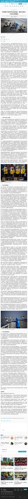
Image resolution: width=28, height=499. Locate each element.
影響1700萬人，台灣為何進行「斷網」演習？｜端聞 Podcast (19, 443)
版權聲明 (18, 490)
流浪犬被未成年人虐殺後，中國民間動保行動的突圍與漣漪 (20, 483)
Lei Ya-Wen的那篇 (19, 90)
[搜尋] (26, 3)
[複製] (1, 39)
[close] (27, 1)
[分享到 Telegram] (6, 39)
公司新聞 (21, 490)
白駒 (14, 484)
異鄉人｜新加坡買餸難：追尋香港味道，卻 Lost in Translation (5, 437)
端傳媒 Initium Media (6, 496)
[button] (7, 6)
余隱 (1, 445)
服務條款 (13, 496)
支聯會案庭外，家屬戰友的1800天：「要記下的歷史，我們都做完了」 (5, 443)
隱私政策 (10, 496)
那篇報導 (10, 63)
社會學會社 (6, 47)
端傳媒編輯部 (6, 418)
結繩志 (3, 47)
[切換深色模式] (25, 3)
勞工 (1, 420)
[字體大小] (2, 3)
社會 (7, 420)
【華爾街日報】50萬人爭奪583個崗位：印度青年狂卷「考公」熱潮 (20, 469)
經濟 (9, 420)
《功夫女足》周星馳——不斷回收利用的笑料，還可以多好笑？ (19, 438)
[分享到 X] (3, 39)
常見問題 (15, 490)
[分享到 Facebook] (4, 39)
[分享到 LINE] (8, 39)
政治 (4, 420)
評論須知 (3, 430)
